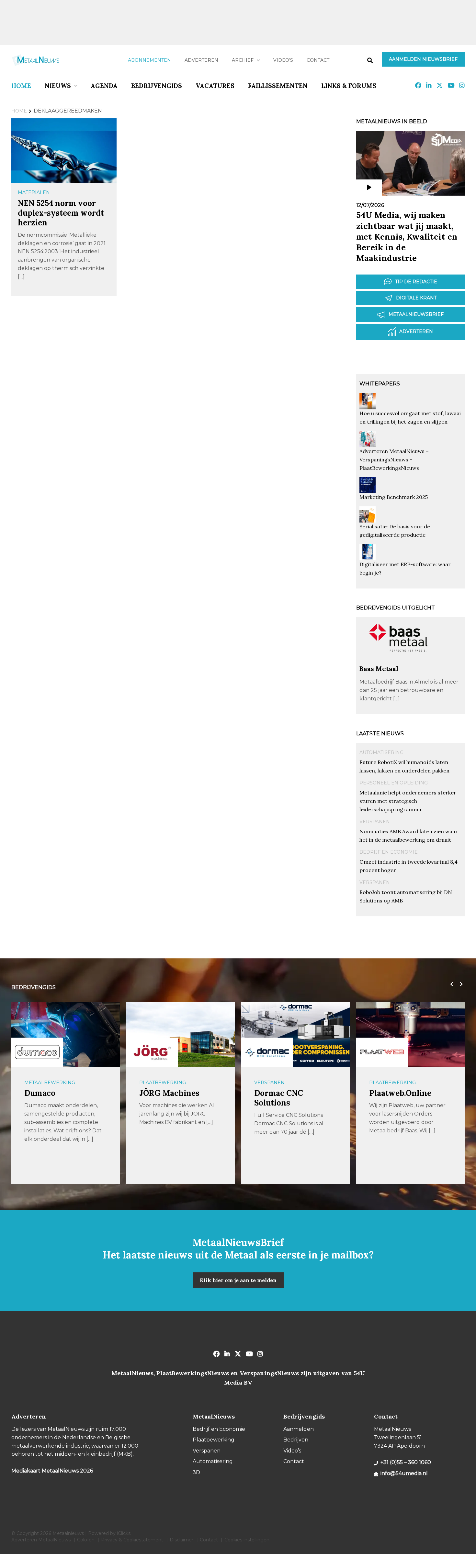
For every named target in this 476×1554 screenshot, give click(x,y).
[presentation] (450, 984)
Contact (318, 60)
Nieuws (58, 86)
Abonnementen (149, 60)
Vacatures (215, 86)
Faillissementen (278, 86)
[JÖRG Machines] (152, 1052)
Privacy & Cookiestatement (132, 1540)
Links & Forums (348, 86)
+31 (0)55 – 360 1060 (405, 1462)
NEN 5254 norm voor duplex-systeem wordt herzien (61, 213)
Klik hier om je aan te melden (238, 1280)
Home (21, 86)
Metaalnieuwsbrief (416, 314)
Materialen (34, 192)
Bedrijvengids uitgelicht (395, 608)
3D (196, 1472)
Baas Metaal (378, 668)
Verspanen (374, 822)
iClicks (123, 1533)
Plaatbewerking (162, 1082)
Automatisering (381, 752)
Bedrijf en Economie (388, 852)
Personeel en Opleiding (393, 783)
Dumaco (39, 1093)
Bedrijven (295, 1440)
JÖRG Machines (169, 1093)
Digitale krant (416, 298)
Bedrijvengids (156, 86)
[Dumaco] (37, 1052)
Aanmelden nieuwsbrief (423, 59)
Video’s (283, 60)
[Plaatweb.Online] (382, 1052)
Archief (243, 60)
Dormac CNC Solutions (278, 1098)
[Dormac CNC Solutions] (267, 1052)
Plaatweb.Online (400, 1093)
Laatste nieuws (380, 733)
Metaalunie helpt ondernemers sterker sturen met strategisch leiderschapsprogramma (407, 801)
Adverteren (201, 60)
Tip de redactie (416, 282)
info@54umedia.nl (404, 1473)
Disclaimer (181, 1540)
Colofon (86, 1540)
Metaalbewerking (49, 1082)
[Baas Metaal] (398, 661)
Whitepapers (379, 384)
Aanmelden (298, 1429)
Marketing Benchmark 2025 (393, 497)
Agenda (104, 86)
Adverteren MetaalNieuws (41, 1540)
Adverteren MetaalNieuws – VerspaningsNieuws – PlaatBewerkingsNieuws (394, 459)
